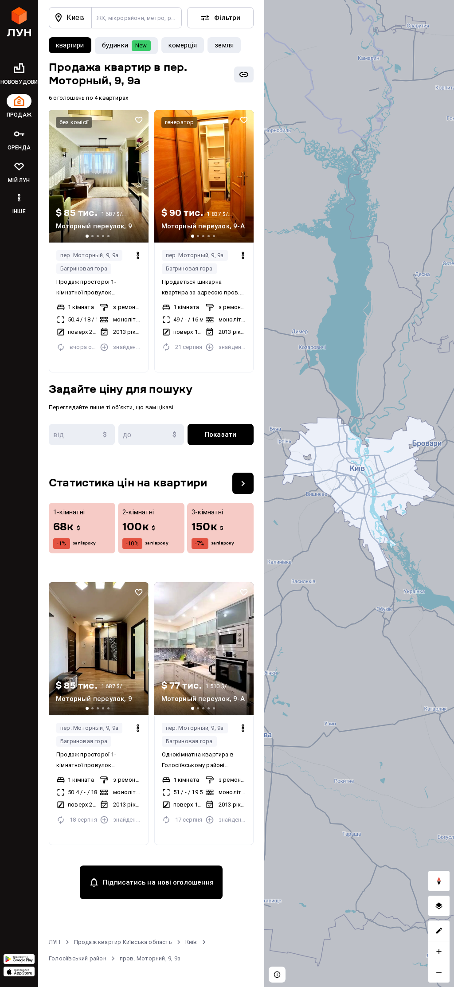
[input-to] (151, 434)
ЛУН (55, 942)
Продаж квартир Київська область (123, 942)
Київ (191, 942)
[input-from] (82, 434)
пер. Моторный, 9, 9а (89, 255)
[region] (359, 493)
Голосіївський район (77, 958)
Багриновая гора (83, 268)
